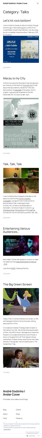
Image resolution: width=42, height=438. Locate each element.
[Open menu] (37, 3)
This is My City (27, 85)
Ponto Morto (19, 210)
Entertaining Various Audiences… (16, 230)
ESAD (13, 268)
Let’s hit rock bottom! (17, 20)
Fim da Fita (31, 210)
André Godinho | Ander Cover (15, 3)
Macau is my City (14, 78)
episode (18, 90)
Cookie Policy (7, 429)
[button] (12, 173)
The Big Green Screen (17, 284)
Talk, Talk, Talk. (12, 164)
